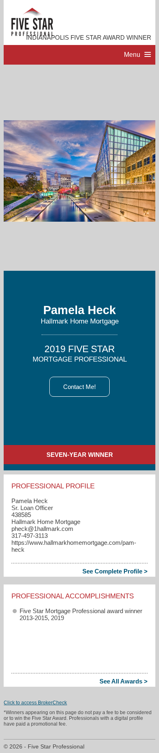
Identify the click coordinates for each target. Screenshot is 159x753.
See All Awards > (123, 681)
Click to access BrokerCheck (35, 703)
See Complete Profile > (115, 571)
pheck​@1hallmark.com (42, 528)
